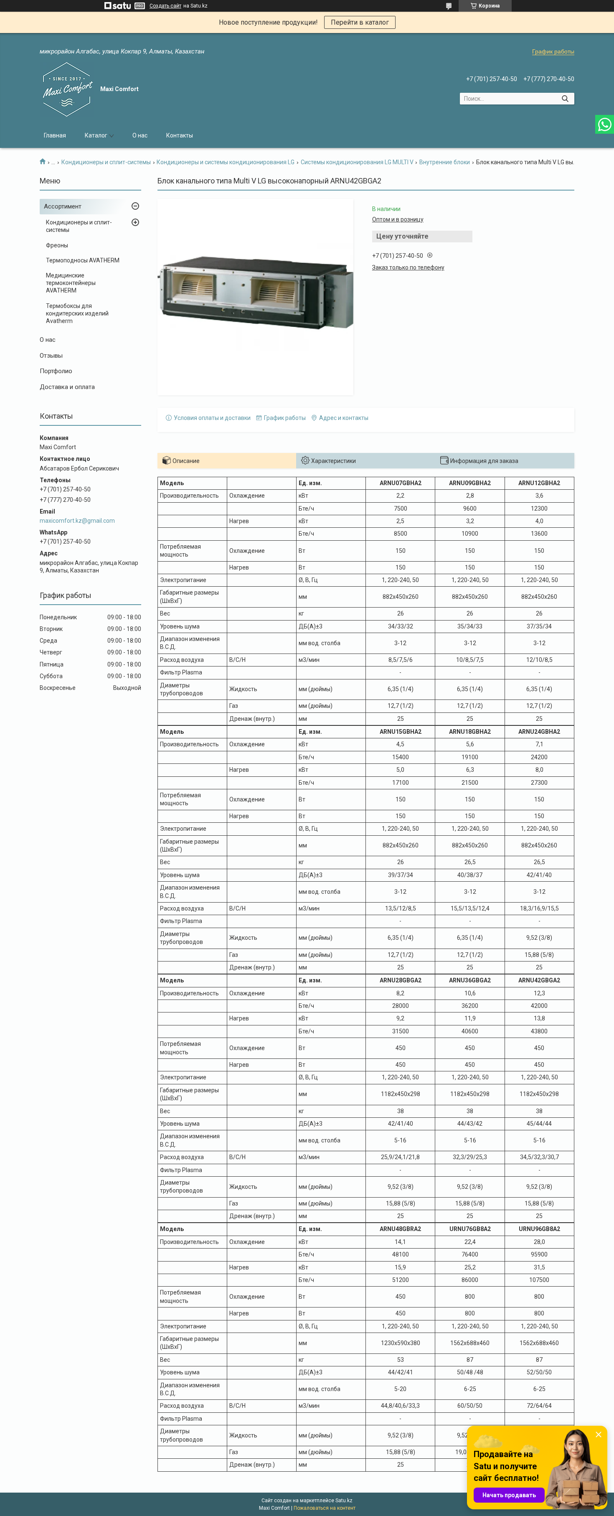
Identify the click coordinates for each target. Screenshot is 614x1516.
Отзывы (51, 355)
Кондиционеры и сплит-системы (106, 162)
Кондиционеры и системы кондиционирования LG (225, 162)
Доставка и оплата (67, 387)
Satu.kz (344, 1500)
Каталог (96, 135)
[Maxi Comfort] (67, 89)
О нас (139, 135)
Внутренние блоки (444, 162)
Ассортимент (62, 206)
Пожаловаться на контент (324, 1508)
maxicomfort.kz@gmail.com (77, 520)
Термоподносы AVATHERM (82, 260)
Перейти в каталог (360, 22)
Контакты (179, 135)
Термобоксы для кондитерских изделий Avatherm (77, 313)
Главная (55, 135)
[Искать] (565, 98)
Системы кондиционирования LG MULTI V (357, 162)
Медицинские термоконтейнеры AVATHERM (71, 283)
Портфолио (56, 371)
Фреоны (57, 245)
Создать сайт (165, 6)
